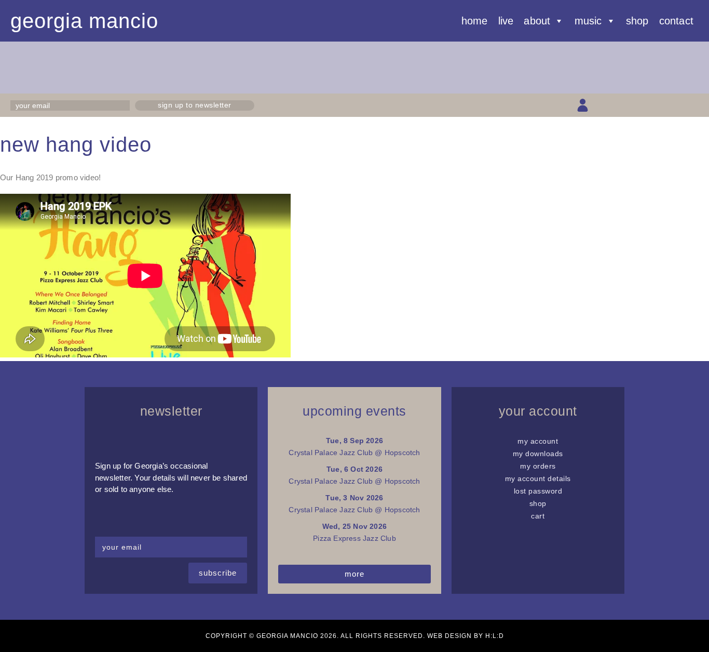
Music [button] (588, 20)
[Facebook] (618, 105)
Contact (676, 20)
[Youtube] (655, 105)
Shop (637, 20)
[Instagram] (637, 105)
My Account (537, 441)
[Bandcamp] (673, 105)
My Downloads (538, 453)
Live (506, 20)
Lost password (538, 491)
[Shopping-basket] (600, 105)
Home (474, 20)
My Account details (538, 478)
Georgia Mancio (84, 20)
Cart (537, 516)
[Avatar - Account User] (582, 105)
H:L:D (494, 636)
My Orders (538, 466)
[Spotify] (692, 105)
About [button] (537, 20)
